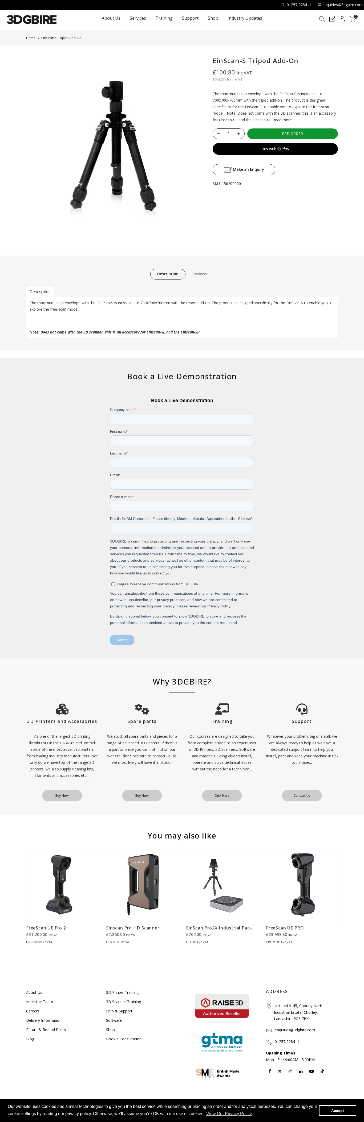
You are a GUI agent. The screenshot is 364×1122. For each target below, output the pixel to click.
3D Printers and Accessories (62, 721)
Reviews (199, 273)
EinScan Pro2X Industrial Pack (219, 928)
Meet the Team (39, 1001)
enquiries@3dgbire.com (342, 4)
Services (138, 18)
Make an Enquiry (248, 169)
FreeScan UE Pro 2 (46, 928)
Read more (282, 119)
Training (164, 18)
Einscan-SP (190, 332)
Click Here (222, 795)
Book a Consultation (123, 1038)
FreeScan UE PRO (285, 928)
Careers (32, 1010)
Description (168, 273)
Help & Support (119, 1010)
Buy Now (62, 795)
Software (114, 1020)
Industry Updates (245, 18)
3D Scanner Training (123, 1001)
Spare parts (142, 721)
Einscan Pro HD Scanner (132, 928)
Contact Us (302, 795)
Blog (30, 1038)
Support (190, 18)
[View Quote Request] (332, 20)
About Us (111, 18)
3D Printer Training (122, 992)
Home (31, 37)
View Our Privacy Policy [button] (229, 1113)
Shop (213, 18)
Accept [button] (337, 1110)
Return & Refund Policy (46, 1029)
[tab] (40, 291)
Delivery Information (44, 1020)
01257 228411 (299, 4)
